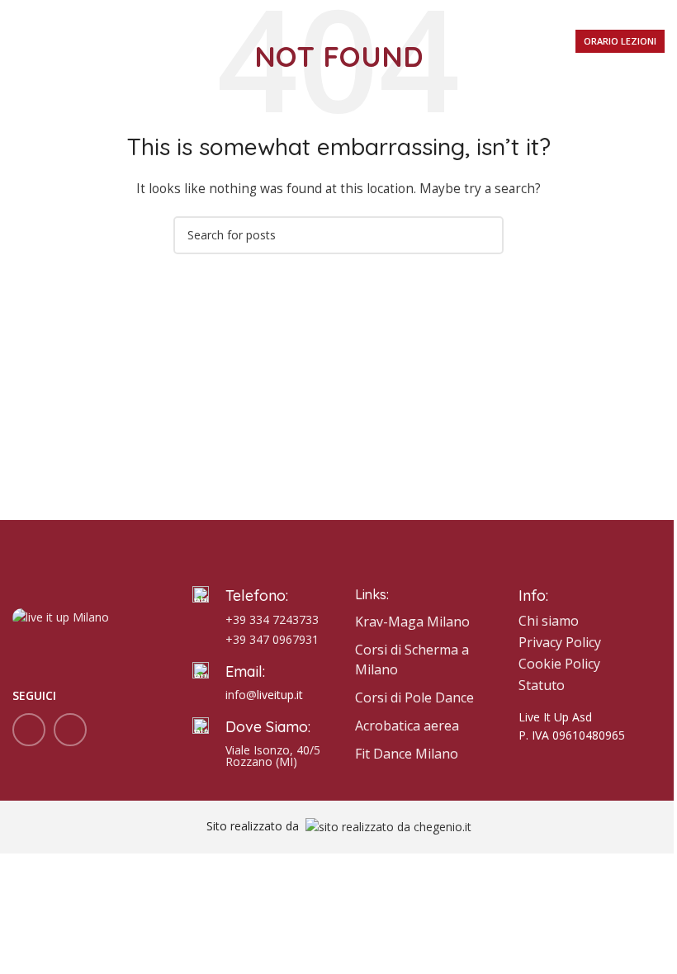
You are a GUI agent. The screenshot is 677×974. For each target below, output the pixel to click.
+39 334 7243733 (272, 619)
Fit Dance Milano (406, 754)
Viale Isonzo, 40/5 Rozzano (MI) (272, 755)
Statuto (541, 685)
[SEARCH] (485, 235)
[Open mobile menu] (19, 41)
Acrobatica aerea (407, 725)
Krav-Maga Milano (412, 621)
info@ (241, 694)
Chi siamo (548, 621)
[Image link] (60, 616)
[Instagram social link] (70, 729)
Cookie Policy (559, 664)
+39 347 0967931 (272, 639)
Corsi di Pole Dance (414, 697)
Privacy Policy (559, 642)
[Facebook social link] (28, 729)
